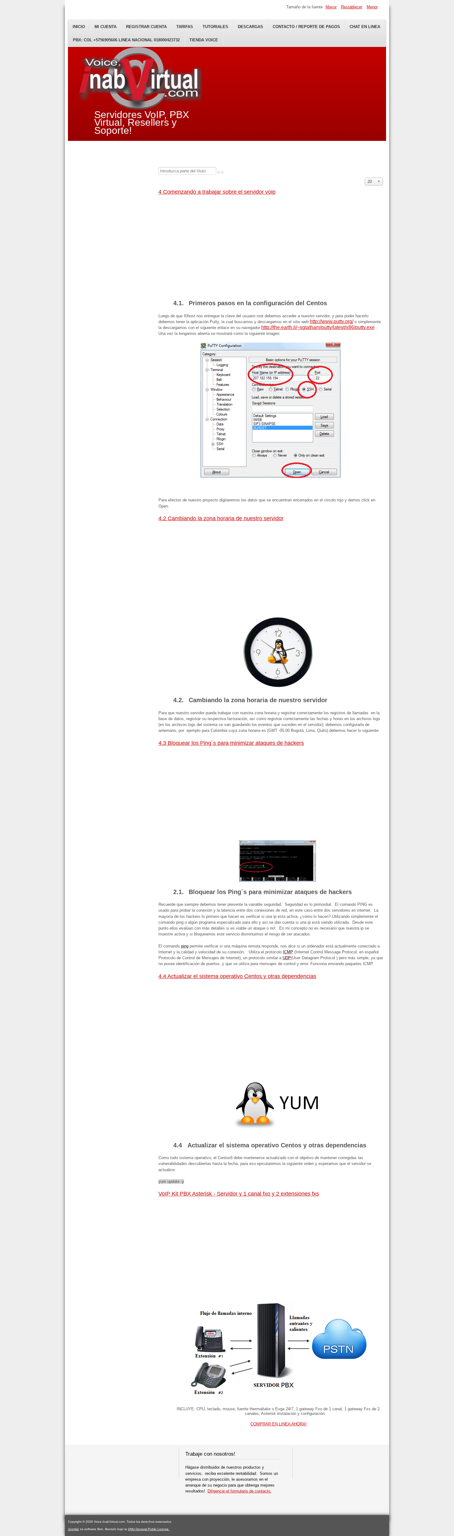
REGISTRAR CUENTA (146, 26)
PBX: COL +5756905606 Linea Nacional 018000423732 (126, 40)
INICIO (79, 26)
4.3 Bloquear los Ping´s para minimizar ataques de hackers (231, 743)
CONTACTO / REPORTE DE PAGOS (306, 26)
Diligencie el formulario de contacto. (239, 1491)
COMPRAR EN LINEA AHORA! (278, 1424)
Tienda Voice (203, 40)
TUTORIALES (215, 26)
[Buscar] (218, 172)
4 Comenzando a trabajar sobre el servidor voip (216, 192)
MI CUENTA (105, 26)
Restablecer (351, 7)
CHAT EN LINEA (365, 26)
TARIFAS (184, 26)
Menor (372, 7)
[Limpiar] (222, 172)
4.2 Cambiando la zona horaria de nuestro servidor (221, 518)
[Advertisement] (270, 246)
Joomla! (73, 1529)
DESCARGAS (250, 26)
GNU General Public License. (149, 1529)
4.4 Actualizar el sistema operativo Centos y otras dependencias (237, 976)
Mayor (331, 7)
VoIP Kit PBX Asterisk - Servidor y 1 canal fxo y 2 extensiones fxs (238, 1194)
